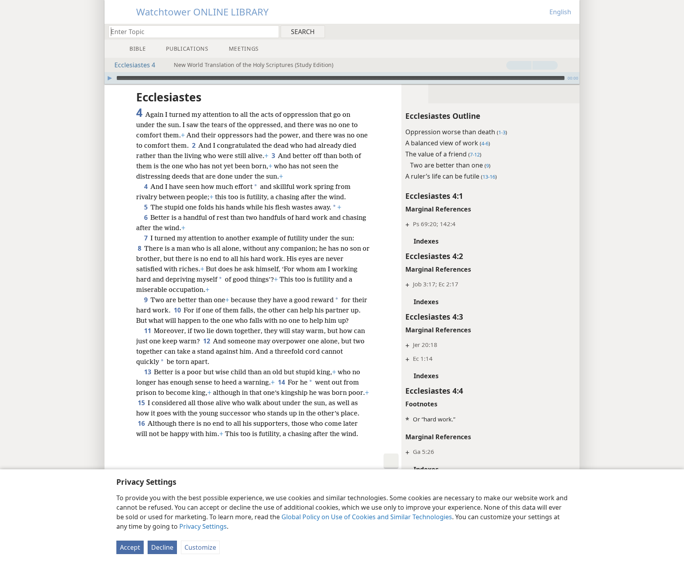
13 (148, 372)
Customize (200, 547)
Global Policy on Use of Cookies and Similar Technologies (366, 516)
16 (142, 423)
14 (282, 382)
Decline (162, 547)
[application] (342, 78)
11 (148, 330)
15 (142, 402)
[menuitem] (571, 31)
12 (207, 341)
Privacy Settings (203, 526)
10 (178, 310)
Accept (130, 547)
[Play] (109, 78)
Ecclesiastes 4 (134, 65)
